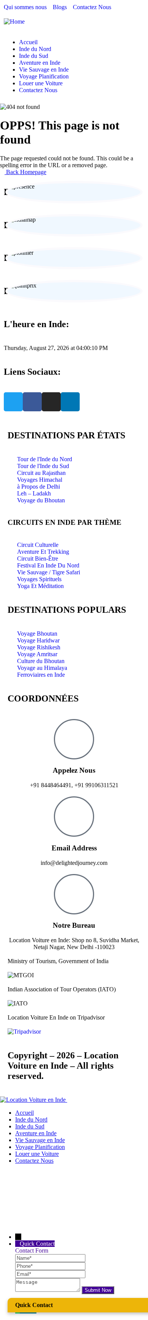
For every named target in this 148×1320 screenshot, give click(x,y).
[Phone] (50, 1265)
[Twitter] (13, 401)
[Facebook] (32, 401)
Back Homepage (25, 172)
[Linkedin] (70, 401)
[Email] (50, 1273)
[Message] (48, 1289)
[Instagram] (51, 401)
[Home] (14, 21)
